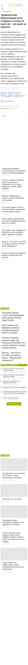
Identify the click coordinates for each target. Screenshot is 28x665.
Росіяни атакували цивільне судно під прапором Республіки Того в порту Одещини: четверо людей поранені (13, 184)
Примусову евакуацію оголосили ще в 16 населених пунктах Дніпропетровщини (13, 170)
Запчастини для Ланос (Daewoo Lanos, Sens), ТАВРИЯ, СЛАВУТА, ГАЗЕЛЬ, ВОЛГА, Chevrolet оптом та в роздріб (13, 537)
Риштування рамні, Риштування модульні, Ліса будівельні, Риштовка (13, 522)
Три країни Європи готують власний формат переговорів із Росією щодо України (13, 209)
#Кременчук (4, 95)
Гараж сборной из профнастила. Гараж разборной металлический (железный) (13, 566)
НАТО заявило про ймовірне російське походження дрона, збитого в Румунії (13, 221)
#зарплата (18, 92)
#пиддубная (4, 92)
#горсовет (10, 94)
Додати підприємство (14, 403)
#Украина (17, 95)
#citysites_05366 (18, 96)
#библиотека (4, 94)
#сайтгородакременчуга (7, 96)
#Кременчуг (11, 95)
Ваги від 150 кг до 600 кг (12, 499)
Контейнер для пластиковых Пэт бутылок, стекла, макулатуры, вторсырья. (13, 475)
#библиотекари (11, 92)
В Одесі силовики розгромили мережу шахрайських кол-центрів (14, 255)
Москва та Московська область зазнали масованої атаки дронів (13, 198)
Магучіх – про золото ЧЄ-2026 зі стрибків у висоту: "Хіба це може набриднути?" (14, 244)
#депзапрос (17, 94)
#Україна (22, 95)
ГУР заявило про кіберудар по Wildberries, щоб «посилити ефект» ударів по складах (14, 232)
